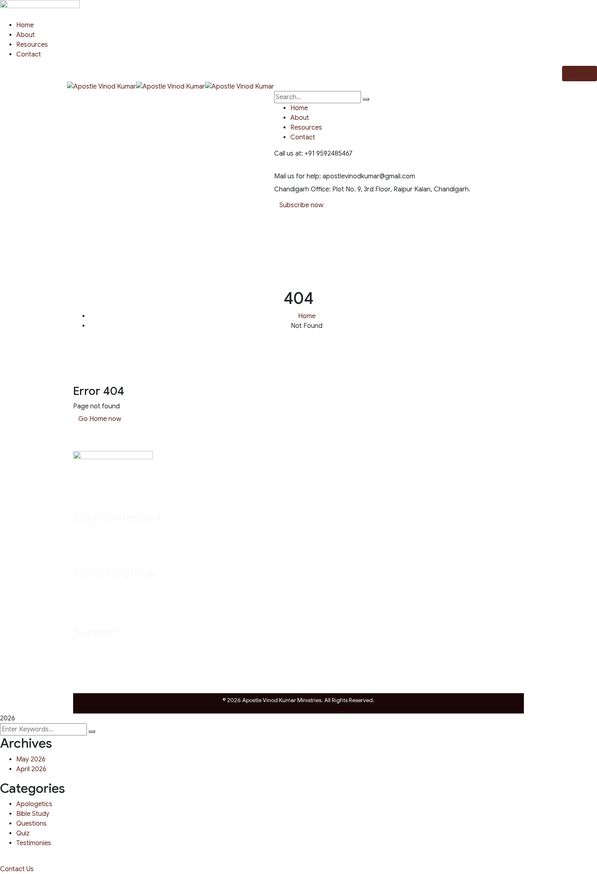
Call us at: (288, 154)
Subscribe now (301, 205)
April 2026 (31, 769)
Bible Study (32, 814)
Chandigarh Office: (302, 189)
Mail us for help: (297, 176)
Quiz (23, 833)
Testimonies (33, 843)
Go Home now (99, 419)
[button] (17, 869)
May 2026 (30, 759)
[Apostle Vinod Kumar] (101, 86)
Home (307, 316)
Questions (31, 824)
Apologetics (34, 804)
